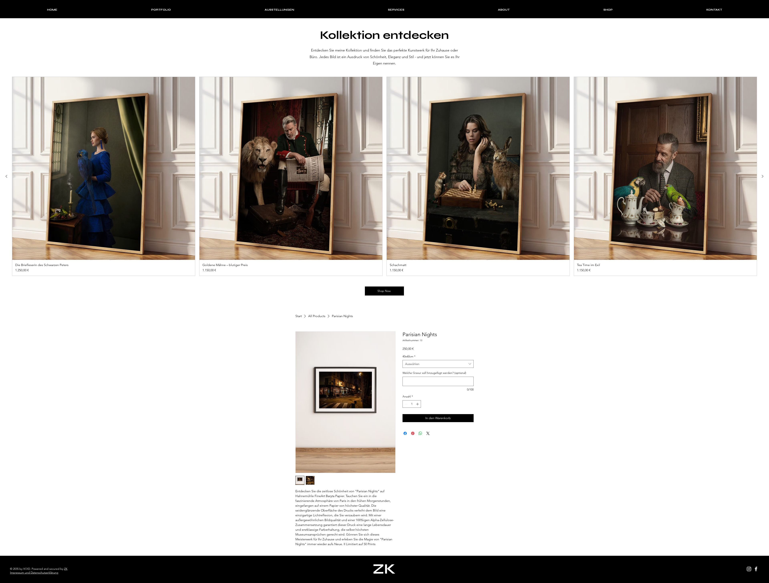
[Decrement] (405, 403)
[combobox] (438, 364)
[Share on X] (428, 433)
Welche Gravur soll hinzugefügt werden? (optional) (434, 373)
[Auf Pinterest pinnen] (412, 433)
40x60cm (409, 356)
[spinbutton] (411, 403)
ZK (65, 569)
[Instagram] (749, 569)
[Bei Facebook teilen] (405, 433)
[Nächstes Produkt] (762, 176)
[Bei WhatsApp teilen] (420, 433)
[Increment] (417, 403)
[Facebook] (756, 569)
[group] (384, 176)
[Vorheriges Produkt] (6, 176)
